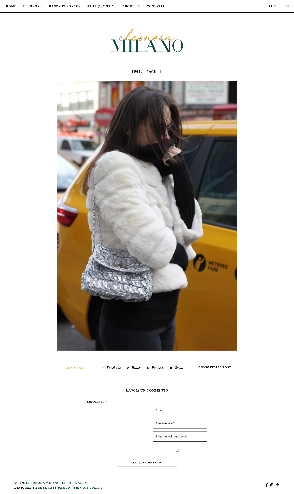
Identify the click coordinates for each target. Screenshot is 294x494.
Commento (97, 402)
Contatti (155, 6)
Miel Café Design (54, 487)
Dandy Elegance (65, 6)
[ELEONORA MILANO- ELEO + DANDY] (147, 40)
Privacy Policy (88, 487)
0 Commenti (74, 368)
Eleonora (32, 6)
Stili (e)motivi (101, 6)
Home (11, 6)
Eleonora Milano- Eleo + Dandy (56, 483)
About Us (131, 6)
